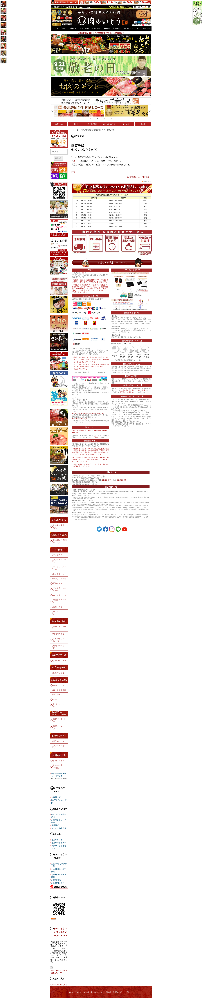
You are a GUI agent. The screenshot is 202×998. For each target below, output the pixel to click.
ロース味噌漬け (59, 690)
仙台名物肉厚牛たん (59, 526)
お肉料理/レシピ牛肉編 (59, 870)
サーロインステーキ (59, 568)
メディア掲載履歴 (58, 828)
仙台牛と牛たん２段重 (59, 766)
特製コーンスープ (59, 727)
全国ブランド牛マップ (58, 847)
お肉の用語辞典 (57, 883)
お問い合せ (146, 28)
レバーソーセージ (59, 705)
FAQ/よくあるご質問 (59, 801)
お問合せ (96, 437)
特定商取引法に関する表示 (114, 992)
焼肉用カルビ (58, 634)
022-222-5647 (106, 480)
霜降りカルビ (58, 583)
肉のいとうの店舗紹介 (58, 816)
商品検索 (58, 158)
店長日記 (55, 825)
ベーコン (57, 699)
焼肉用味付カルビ (59, 647)
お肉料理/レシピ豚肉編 (59, 876)
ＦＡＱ (137, 28)
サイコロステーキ (59, 613)
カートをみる (84, 28)
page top (147, 181)
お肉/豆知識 (56, 880)
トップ (76, 130)
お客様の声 (73, 28)
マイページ (96, 28)
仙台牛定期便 (58, 673)
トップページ (61, 28)
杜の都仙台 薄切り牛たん (60, 541)
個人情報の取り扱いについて (93, 992)
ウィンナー (57, 695)
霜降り (76, 161)
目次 (73, 172)
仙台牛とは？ (57, 840)
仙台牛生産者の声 (58, 843)
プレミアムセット (59, 747)
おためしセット (59, 741)
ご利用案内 (106, 28)
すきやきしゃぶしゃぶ (59, 589)
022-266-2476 (121, 480)
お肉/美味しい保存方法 (59, 865)
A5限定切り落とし (60, 601)
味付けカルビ (58, 607)
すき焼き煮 (57, 555)
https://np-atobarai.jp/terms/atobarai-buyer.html (88, 413)
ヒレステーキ (58, 574)
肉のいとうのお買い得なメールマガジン (60, 932)
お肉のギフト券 (59, 661)
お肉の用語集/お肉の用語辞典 (93, 130)
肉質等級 (111, 130)
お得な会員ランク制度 (58, 821)
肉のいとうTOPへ (75, 992)
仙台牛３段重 (58, 761)
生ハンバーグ (58, 685)
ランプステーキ (59, 579)
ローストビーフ (59, 595)
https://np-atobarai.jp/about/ (81, 419)
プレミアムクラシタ (59, 561)
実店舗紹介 (117, 28)
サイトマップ (128, 28)
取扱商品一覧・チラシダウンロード (58, 774)
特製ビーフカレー (59, 720)
